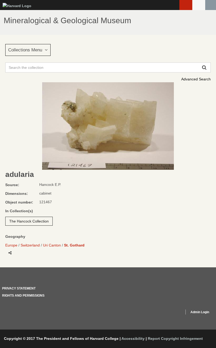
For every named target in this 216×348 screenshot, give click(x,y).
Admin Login (199, 312)
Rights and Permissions (23, 295)
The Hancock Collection (29, 221)
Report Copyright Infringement (175, 338)
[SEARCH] (210, 5)
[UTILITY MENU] (198, 5)
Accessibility (133, 338)
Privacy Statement (19, 288)
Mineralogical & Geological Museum (67, 20)
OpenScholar (170, 313)
